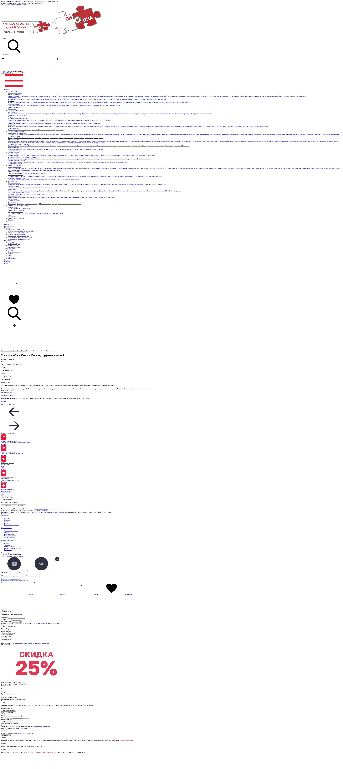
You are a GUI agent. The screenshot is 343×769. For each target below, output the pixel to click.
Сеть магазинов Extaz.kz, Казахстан (19, 239)
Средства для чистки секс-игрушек (42, 213)
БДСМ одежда (12, 202)
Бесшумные (208, 134)
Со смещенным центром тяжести (67, 146)
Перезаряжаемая (83, 149)
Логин (3, 715)
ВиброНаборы (235, 134)
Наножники (44, 184)
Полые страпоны (185, 102)
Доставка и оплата (10, 248)
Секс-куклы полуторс (246, 126)
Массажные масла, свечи (15, 175)
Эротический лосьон (63, 176)
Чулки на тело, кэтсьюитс (82, 155)
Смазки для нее (188, 168)
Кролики (189, 134)
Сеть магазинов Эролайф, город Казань (20, 237)
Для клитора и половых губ (16, 194)
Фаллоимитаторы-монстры (96, 142)
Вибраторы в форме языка (314, 134)
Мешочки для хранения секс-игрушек (19, 213)
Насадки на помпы (58, 130)
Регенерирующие (249, 168)
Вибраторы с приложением (283, 134)
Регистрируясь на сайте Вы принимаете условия (25, 726)
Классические (181, 134)
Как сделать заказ (9, 534)
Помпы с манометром (45, 130)
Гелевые (126, 141)
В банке (54, 114)
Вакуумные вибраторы (299, 134)
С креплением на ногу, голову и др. (55, 102)
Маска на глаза (151, 191)
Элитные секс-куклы (160, 126)
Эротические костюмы (15, 162)
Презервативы (12, 207)
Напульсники (135, 184)
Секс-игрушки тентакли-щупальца (77, 142)
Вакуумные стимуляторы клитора (49, 138)
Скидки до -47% (9, 226)
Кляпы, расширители (14, 191)
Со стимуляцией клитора (137, 99)
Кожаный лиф (12, 204)
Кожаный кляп (43, 191)
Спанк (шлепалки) (13, 188)
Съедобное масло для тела (16, 176)
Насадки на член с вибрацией (103, 120)
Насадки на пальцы (94, 197)
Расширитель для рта (83, 191)
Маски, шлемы (25, 191)
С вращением (47, 123)
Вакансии (7, 263)
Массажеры (99, 134)
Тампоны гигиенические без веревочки (20, 173)
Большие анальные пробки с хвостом (184, 96)
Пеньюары (60, 155)
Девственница (72, 114)
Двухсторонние (80, 102)
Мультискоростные (51, 99)
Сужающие (276, 168)
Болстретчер (95, 105)
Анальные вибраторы (95, 96)
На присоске (73, 141)
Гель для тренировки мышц (154, 176)
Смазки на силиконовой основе (33, 168)
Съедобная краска (40, 176)
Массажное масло (29, 176)
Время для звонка (6, 621)
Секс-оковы (127, 184)
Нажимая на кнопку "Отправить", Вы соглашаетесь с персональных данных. (31, 623)
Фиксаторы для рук (83, 184)
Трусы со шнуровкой (38, 162)
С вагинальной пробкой (146, 102)
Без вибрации (24, 146)
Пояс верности (76, 204)
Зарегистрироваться (18, 699)
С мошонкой (111, 99)
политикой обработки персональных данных (35, 643)
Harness (10, 102)
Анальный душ (122, 96)
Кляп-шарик (64, 191)
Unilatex (24, 208)
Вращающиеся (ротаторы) (154, 134)
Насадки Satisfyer (58, 213)
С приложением (102, 146)
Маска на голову (132, 191)
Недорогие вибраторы (159, 99)
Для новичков (12, 216)
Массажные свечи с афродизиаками (41, 179)
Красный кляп (113, 191)
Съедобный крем (52, 176)
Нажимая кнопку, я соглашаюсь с (25, 643)
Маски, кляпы (12, 189)
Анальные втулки (132, 96)
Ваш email (4, 730)
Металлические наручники (115, 184)
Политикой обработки (40, 623)
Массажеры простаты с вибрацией (32, 123)
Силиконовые (17, 123)
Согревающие (268, 168)
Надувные (136, 102)
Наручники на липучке (33, 184)
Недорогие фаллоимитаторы (36, 142)
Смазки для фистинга (133, 168)
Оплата (10, 255)
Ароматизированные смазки (52, 168)
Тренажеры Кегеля (13, 146)
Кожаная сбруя (32, 204)
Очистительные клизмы (63, 96)
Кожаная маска (141, 191)
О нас (6, 521)
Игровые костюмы (13, 155)
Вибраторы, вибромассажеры (17, 133)
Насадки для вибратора (72, 99)
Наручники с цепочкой (55, 184)
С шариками (244, 134)
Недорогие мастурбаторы (182, 114)
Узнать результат (6, 735)
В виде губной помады (255, 134)
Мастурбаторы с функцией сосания (201, 114)
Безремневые (40, 102)
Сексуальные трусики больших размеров (70, 159)
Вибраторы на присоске (169, 134)
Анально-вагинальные (97, 141)
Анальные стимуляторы (43, 96)
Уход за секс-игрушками (15, 212)
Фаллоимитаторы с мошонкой (301, 141)
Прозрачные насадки (14, 105)
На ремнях (129, 102)
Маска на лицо (160, 191)
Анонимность (12, 258)
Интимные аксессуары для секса (18, 205)
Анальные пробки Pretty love (164, 96)
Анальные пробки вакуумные (279, 96)
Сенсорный (148, 99)
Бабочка (19, 138)
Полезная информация (7, 540)
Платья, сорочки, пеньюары (91, 159)
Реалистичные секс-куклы (16, 126)
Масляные (163, 168)
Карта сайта (8, 550)
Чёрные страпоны (174, 102)
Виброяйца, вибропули (15, 147)
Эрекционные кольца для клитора (70, 138)
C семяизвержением (83, 141)
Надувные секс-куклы (61, 126)
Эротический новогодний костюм (99, 162)
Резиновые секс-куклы (31, 126)
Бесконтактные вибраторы (30, 138)
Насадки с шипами (52, 105)
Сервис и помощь (6, 528)
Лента (91, 184)
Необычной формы (85, 99)
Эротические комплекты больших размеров (113, 159)
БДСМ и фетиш (12, 181)
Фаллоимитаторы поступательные (55, 142)
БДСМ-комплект (43, 204)
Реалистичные (101, 102)
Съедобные (220, 168)
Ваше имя (4, 617)
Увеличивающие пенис (287, 168)
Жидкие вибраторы (55, 170)
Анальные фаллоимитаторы (79, 96)
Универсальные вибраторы (40, 134)
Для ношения (92, 123)
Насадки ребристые (65, 105)
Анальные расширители (109, 96)
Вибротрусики (12, 138)
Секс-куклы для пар (233, 126)
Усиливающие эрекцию (327, 168)
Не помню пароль (11, 694)
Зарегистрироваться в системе (9, 723)
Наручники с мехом (14, 184)
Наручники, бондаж (14, 183)
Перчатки (113, 197)
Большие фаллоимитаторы (41, 141)
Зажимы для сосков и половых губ (18, 192)
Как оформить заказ (14, 252)
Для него (180, 168)
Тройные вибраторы (268, 134)
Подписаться (21, 505)
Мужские (88, 102)
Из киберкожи (156, 141)
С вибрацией (103, 99)
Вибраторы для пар (14, 97)
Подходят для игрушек (209, 168)
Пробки (10, 123)
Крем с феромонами (58, 179)
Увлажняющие (299, 168)
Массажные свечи (125, 176)
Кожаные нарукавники (65, 204)
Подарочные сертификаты (16, 210)
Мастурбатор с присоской (163, 114)
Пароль (8, 694)
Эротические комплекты (38, 155)
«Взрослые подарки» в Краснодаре (18, 236)
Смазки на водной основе (16, 168)
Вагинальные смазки (109, 168)
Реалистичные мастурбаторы (101, 114)
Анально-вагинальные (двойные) (135, 134)
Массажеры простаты (14, 122)
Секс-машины (12, 109)
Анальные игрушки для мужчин (223, 96)
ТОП (9, 215)
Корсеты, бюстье (52, 155)
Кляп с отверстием (175, 191)
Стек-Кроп (22, 188)
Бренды (6, 260)
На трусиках (122, 102)
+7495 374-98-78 (6, 73)
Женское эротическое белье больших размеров (22, 157)
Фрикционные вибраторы (331, 134)
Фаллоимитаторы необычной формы (252, 141)
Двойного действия (66, 134)
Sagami (15, 208)
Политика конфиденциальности (10, 579)
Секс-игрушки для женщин (16, 131)
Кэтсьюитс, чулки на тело (49, 159)
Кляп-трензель (72, 191)
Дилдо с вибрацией (27, 141)
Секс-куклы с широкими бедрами (93, 126)
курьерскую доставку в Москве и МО (46, 752)
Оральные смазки (121, 168)
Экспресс (11, 250)
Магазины (7, 228)
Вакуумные (60, 114)
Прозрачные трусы (62, 162)
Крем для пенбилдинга (138, 176)
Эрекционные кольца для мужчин (110, 105)
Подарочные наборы (14, 107)
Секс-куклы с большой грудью (129, 126)
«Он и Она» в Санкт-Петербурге (18, 232)
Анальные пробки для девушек (243, 96)
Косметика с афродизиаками (16, 178)
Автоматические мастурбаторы (41, 114)
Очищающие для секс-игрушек (150, 168)
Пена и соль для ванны (72, 179)
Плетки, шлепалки (13, 186)
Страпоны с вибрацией (161, 102)
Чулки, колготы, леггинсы (98, 155)
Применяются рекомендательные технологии (14, 580)
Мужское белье (26, 162)
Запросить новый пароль (8, 710)
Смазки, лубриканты (14, 167)
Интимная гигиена (13, 171)
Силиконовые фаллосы (144, 141)
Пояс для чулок (52, 204)
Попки (15, 114)
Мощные (10, 99)
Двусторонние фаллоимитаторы (114, 141)
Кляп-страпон (122, 191)
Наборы (79, 114)
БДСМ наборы (12, 199)
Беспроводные (25, 149)
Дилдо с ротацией (325, 141)
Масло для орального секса (99, 176)
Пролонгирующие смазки (83, 168)
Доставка (10, 253)
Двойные (115, 102)
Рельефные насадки (27, 105)
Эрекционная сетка (77, 105)
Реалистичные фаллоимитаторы (59, 141)
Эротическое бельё (13, 152)
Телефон (4, 619)
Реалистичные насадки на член (17, 120)
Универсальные (27, 114)
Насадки (33, 102)
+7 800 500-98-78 (6, 71)
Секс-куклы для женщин (174, 126)
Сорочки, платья (69, 155)
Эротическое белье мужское (16, 160)
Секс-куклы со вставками (111, 126)
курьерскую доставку (126, 740)
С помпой (151, 114)
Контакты (7, 261)
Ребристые (95, 99)
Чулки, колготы (132, 159)
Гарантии (11, 257)
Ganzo (19, 208)
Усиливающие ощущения (311, 168)
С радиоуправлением (89, 134)
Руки (111, 114)
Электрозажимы (105, 197)
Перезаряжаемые (54, 134)
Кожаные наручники (100, 184)
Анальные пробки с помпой (204, 96)
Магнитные (185, 146)
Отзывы (10, 220)
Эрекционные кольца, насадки (17, 115)
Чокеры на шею (125, 155)
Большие (109, 102)
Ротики (20, 114)
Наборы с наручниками (70, 184)
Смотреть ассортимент (8, 395)
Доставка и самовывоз (11, 531)
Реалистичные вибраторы (111, 134)
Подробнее (4, 401)
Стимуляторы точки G (15, 151)
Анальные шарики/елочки (16, 96)
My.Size (10, 208)
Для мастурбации (171, 168)
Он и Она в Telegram (14, 247)
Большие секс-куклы (220, 126)
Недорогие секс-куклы (190, 126)
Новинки (7, 224)
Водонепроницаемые (33, 99)
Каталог (6, 89)
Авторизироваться (6, 699)
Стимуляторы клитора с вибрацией (92, 138)
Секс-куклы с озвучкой (75, 126)
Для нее (42, 99)
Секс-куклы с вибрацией (146, 126)
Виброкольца (12, 117)
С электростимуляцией (122, 99)
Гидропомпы (34, 130)
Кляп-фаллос (94, 191)
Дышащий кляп (103, 191)
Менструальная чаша (38, 173)
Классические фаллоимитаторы (207, 141)
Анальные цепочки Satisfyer (297, 96)
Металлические (159, 146)
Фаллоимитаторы (13, 139)
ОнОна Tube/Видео (14, 244)
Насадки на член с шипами (35, 120)
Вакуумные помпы (13, 128)
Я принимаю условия (17, 733)
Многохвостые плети (45, 188)
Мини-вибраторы (77, 134)
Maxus (29, 208)
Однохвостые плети (32, 188)
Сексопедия (11, 242)
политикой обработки (41, 509)
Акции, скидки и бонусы (12, 548)
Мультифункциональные (38, 149)
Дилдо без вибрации (14, 141)
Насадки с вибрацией (39, 105)
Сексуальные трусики (113, 155)
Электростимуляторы (14, 196)
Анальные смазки (97, 168)
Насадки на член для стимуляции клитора (57, 120)
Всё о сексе (7, 240)
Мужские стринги (50, 162)
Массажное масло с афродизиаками (18, 179)
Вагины (10, 114)
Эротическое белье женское (16, 154)
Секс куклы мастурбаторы (261, 126)
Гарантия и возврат (10, 536)
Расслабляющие (238, 168)
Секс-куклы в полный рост (205, 126)
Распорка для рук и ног (159, 184)
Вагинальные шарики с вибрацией (38, 146)
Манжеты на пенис (82, 197)
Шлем (167, 191)
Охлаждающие (197, 168)
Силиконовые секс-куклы (46, 126)
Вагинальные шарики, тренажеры (18, 144)
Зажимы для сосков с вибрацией (35, 194)
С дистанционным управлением (62, 123)
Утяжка (89, 105)
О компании (4, 515)
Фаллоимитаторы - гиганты (189, 141)
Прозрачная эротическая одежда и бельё (143, 155)
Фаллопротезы (70, 102)
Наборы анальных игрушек (146, 96)
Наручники (72, 197)
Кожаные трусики (22, 204)
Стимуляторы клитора (14, 136)
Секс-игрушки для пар (15, 93)
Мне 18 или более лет (7, 4)
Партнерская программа (11, 525)
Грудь (66, 114)
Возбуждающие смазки (68, 168)
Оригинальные (87, 114)
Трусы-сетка (85, 162)
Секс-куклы (11, 125)
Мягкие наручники (145, 184)
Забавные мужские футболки (119, 162)
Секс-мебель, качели (14, 200)
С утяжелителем (112, 146)
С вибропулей (135, 114)
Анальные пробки (29, 96)
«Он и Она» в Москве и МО (16, 229)
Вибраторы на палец (20, 99)
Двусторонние (226, 134)
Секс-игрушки (12, 91)
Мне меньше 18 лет (20, 4)
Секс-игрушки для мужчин (16, 110)
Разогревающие (228, 168)
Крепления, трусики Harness (21, 102)
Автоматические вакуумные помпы (19, 130)
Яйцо (172, 114)
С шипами (53, 146)
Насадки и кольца (13, 104)
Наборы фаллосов (235, 141)
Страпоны (11, 101)
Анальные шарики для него (261, 96)
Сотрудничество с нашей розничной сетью (21, 231)
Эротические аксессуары (15, 163)
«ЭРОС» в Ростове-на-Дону (16, 234)
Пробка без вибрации (33, 197)
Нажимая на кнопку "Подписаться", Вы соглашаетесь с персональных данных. (32, 509)
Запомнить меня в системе (9, 697)
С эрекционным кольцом (79, 123)
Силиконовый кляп (54, 191)
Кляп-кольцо (34, 191)
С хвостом (100, 149)
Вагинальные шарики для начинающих (130, 146)
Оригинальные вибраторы (16, 134)
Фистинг (53, 96)
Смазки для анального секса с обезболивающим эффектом (31, 170)
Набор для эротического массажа (80, 176)
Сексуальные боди (25, 155)
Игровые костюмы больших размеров (19, 159)
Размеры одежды (9, 546)
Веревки (22, 184)
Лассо (85, 105)
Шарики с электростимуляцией (17, 197)
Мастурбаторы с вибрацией (121, 114)
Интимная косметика (14, 165)
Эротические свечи (113, 176)
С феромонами (259, 168)
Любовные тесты (13, 245)
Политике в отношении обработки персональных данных (49, 512)
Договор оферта (9, 537)
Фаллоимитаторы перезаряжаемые (274, 141)
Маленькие (151, 146)
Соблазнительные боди (144, 159)
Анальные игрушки (14, 94)
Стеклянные (133, 141)
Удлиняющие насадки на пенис (17, 118)
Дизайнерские (23, 142)
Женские (94, 102)
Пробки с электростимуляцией (50, 197)
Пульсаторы (28, 134)
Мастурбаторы (12, 112)
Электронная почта (7, 692)
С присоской (61, 99)
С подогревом (144, 114)
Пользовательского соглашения (40, 726)
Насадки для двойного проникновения (82, 120)
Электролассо (64, 197)
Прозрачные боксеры (74, 162)
